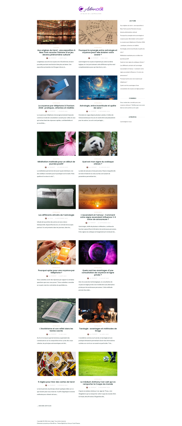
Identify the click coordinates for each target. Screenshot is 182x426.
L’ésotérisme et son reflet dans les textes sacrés (56, 329)
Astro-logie (51, 421)
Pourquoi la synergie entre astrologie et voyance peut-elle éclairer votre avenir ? (98, 52)
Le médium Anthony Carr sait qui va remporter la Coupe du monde (97, 383)
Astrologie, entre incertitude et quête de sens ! (98, 106)
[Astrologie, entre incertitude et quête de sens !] (98, 87)
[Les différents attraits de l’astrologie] (56, 197)
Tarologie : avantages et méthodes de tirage (98, 329)
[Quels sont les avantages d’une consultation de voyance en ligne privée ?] (98, 252)
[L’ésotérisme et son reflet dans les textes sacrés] (56, 310)
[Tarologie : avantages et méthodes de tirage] (98, 310)
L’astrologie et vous (126, 121)
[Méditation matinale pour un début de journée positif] (56, 143)
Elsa (50, 218)
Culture (56, 47)
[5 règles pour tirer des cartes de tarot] (56, 363)
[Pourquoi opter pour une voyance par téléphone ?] (56, 252)
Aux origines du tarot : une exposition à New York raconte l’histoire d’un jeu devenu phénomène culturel (56, 52)
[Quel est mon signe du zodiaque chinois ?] (98, 143)
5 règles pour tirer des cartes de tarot (56, 382)
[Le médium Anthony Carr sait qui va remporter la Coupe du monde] (98, 363)
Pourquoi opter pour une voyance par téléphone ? (56, 271)
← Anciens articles (44, 406)
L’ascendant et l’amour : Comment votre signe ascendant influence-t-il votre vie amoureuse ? (98, 217)
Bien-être (56, 159)
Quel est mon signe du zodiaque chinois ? (98, 162)
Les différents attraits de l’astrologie (56, 215)
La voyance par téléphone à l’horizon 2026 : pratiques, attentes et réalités (56, 106)
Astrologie (98, 47)
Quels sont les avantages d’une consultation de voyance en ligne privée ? (98, 272)
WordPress (53, 423)
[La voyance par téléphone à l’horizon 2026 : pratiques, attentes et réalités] (56, 87)
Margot (53, 57)
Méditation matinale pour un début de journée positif (56, 162)
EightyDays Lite (65, 423)
